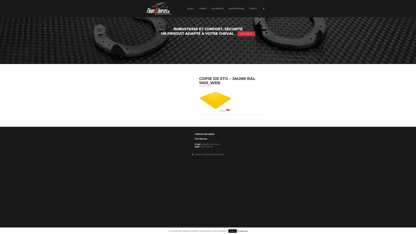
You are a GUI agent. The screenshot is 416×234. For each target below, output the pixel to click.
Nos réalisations (236, 9)
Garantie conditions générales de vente (209, 154)
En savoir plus (242, 231)
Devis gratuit (246, 34)
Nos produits (217, 9)
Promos (202, 9)
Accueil (190, 9)
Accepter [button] (232, 231)
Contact (253, 9)
